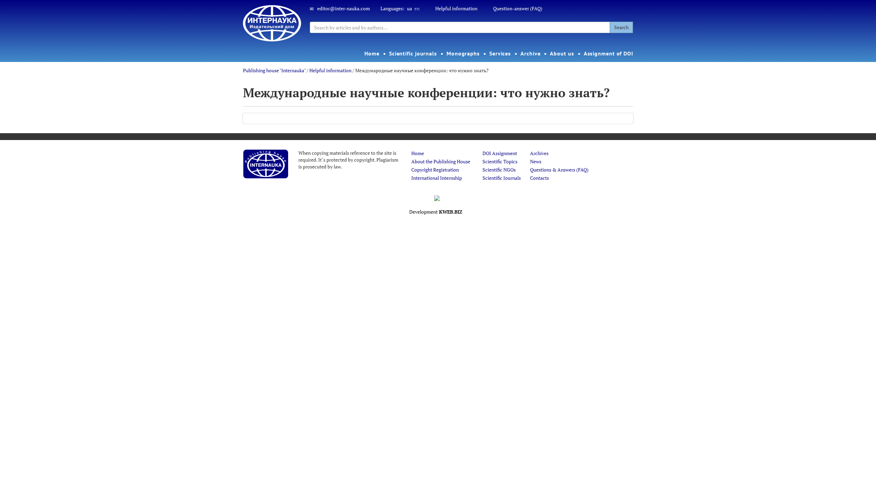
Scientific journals (413, 53)
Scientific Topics (499, 161)
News (535, 161)
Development (435, 211)
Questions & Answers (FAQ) (559, 169)
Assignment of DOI (608, 53)
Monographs (463, 53)
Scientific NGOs (499, 169)
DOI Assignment (499, 153)
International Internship (436, 178)
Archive (530, 53)
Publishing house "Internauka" (274, 70)
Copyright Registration (435, 169)
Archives (539, 153)
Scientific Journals (501, 178)
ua (409, 8)
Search (621, 27)
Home (371, 53)
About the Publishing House (440, 161)
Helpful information (456, 8)
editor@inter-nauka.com (343, 8)
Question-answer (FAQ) (517, 8)
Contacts (539, 178)
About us (562, 53)
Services (500, 53)
